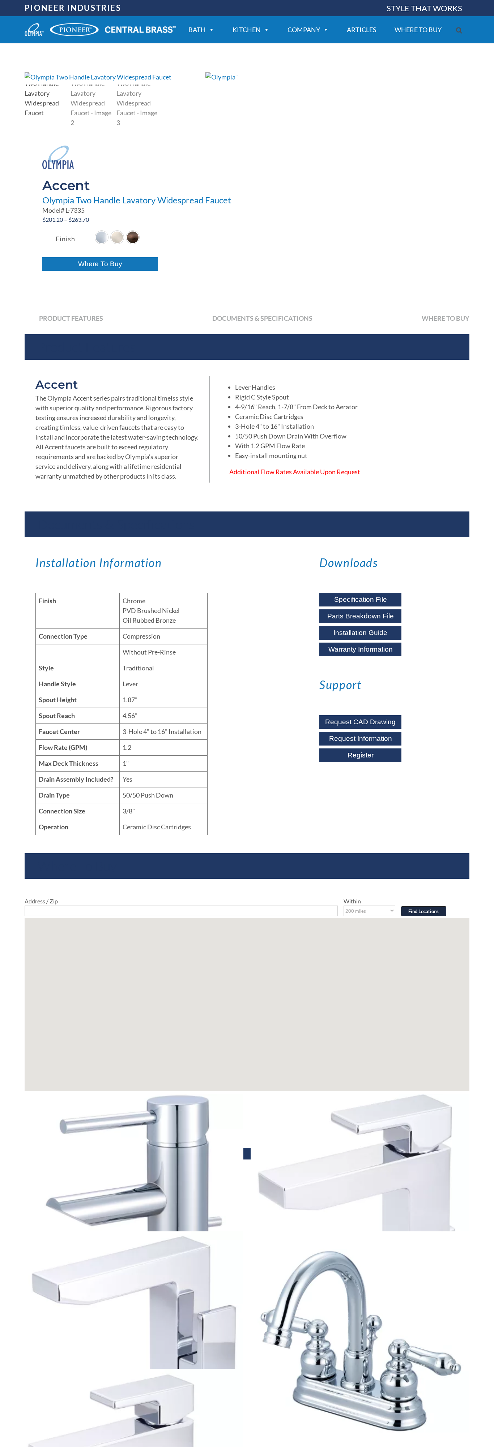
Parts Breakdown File (360, 616)
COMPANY (304, 30)
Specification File (360, 599)
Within (352, 901)
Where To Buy (100, 264)
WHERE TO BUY (418, 30)
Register (361, 755)
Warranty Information (360, 649)
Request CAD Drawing (360, 722)
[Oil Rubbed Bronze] (133, 237)
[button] (459, 30)
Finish (65, 239)
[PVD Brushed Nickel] (117, 237)
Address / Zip (41, 901)
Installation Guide (360, 632)
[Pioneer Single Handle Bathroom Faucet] (134, 1203)
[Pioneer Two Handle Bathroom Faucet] (360, 1340)
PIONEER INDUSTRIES (73, 8)
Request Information (360, 738)
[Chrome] (101, 237)
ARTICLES (361, 30)
